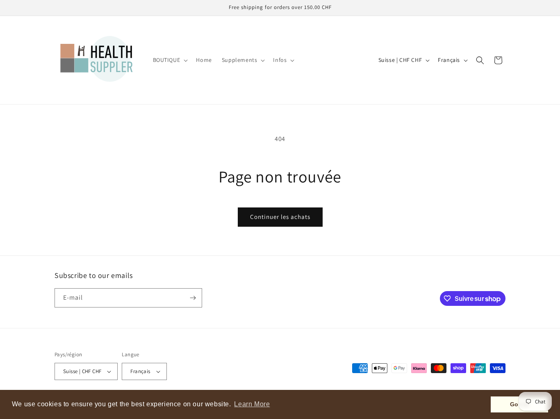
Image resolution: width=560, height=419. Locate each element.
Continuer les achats (280, 217)
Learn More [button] (252, 404)
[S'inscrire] (193, 297)
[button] (169, 59)
